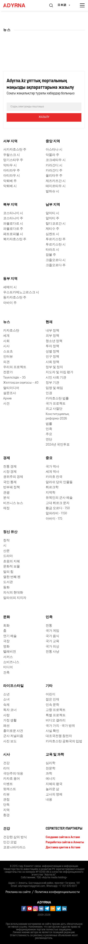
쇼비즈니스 (11, 662)
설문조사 (9, 393)
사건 (6, 403)
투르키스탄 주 (56, 239)
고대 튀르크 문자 (57, 503)
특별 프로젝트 (56, 715)
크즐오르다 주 (56, 265)
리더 (6, 768)
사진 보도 (10, 741)
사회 (6, 341)
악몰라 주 (52, 155)
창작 (6, 540)
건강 (6, 763)
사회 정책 (52, 362)
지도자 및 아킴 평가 (59, 372)
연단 (49, 439)
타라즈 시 (52, 249)
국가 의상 (52, 646)
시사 (6, 346)
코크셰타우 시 (56, 160)
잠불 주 (51, 255)
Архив (7, 398)
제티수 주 (52, 229)
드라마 (8, 556)
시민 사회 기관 (56, 377)
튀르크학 (52, 487)
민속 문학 (52, 705)
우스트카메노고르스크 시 (21, 292)
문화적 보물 (11, 566)
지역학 (50, 492)
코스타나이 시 (13, 213)
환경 (6, 815)
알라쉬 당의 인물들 (59, 482)
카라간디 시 (54, 165)
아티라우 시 (11, 175)
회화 (6, 625)
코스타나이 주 (13, 218)
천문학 (50, 768)
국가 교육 (52, 641)
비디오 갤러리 (56, 720)
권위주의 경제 (13, 477)
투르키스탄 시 (56, 244)
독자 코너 (10, 710)
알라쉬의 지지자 (14, 598)
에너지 (50, 778)
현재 (49, 322)
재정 (6, 508)
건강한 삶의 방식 (15, 837)
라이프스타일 (13, 686)
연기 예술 (10, 636)
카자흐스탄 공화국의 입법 (64, 741)
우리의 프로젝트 (14, 367)
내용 (49, 799)
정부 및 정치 (54, 367)
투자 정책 (52, 346)
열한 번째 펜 (12, 577)
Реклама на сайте (18, 892)
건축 (6, 672)
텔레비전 (9, 651)
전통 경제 (10, 466)
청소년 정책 (54, 341)
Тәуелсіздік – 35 (14, 377)
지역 (6, 810)
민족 (49, 429)
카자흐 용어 (11, 778)
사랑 (6, 715)
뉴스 (6, 322)
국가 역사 (52, 466)
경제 (6, 458)
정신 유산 (10, 532)
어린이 (50, 694)
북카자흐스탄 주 (14, 239)
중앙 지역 (53, 141)
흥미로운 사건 (13, 731)
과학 (49, 773)
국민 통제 (10, 482)
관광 (6, 492)
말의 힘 (8, 572)
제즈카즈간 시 (56, 181)
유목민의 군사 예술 (59, 498)
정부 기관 (52, 382)
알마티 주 (52, 218)
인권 (49, 393)
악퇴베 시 (10, 186)
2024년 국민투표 (58, 444)
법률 (49, 424)
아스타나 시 (54, 149)
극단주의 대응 (13, 773)
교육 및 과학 (55, 754)
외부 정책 (52, 336)
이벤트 (8, 784)
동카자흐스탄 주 (14, 297)
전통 (49, 625)
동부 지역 (10, 279)
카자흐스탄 (11, 330)
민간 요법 (10, 842)
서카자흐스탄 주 (14, 149)
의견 (6, 362)
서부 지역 (10, 141)
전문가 (8, 372)
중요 (49, 458)
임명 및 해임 (54, 388)
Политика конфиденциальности (57, 892)
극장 (6, 641)
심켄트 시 (52, 234)
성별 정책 (52, 351)
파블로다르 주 (13, 229)
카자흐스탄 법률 (57, 398)
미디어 (8, 667)
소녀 (6, 699)
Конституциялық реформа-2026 (57, 416)
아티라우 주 (11, 170)
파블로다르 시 (13, 223)
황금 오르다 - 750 (58, 508)
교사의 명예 (54, 794)
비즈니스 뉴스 (13, 503)
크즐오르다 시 (56, 260)
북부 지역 (10, 204)
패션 (6, 726)
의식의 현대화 (13, 592)
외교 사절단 (54, 409)
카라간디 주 (54, 170)
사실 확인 (52, 731)
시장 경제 (10, 471)
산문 (6, 551)
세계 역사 (52, 471)
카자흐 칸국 (54, 477)
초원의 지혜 (11, 561)
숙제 (6, 705)
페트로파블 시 (13, 234)
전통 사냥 (52, 651)
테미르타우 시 (56, 186)
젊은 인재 (52, 699)
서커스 (8, 657)
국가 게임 (52, 631)
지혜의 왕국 (54, 784)
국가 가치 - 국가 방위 (60, 726)
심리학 (50, 763)
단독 (6, 805)
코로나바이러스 (14, 847)
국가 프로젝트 (56, 403)
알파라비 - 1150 (56, 513)
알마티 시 (52, 213)
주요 (49, 434)
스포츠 (8, 351)
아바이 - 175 (54, 518)
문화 (6, 617)
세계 (6, 336)
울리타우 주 (54, 175)
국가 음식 (52, 636)
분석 (6, 498)
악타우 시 (10, 165)
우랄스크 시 (11, 155)
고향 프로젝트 (56, 710)
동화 (6, 587)
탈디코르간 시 (56, 223)
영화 (6, 646)
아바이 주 (10, 303)
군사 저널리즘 (13, 736)
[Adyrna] (19, 5)
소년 (6, 694)
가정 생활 (10, 720)
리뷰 (6, 794)
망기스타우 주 (13, 160)
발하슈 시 (52, 191)
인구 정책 (52, 356)
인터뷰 (8, 356)
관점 (6, 799)
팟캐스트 (9, 789)
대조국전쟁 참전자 (59, 736)
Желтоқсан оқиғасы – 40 (20, 382)
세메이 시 (10, 287)
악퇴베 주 (10, 181)
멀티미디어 (11, 388)
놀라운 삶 (52, 789)
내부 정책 (52, 330)
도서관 (8, 582)
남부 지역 (53, 204)
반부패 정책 (11, 487)
